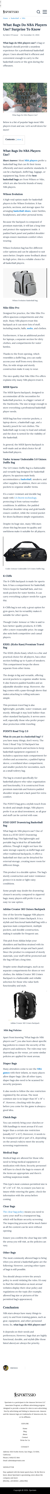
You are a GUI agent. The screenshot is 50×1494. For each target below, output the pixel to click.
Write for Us (25, 1440)
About (25, 1434)
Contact (25, 1437)
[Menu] (45, 12)
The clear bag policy (13, 1211)
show (19, 139)
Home (25, 1428)
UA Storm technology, (25, 497)
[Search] (38, 12)
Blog (25, 1431)
